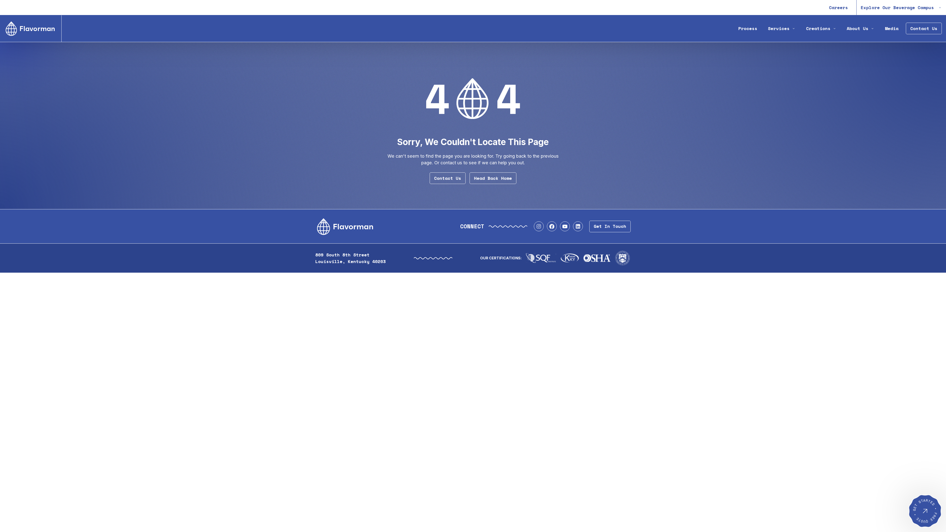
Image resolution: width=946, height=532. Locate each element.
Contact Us (923, 28)
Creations (818, 28)
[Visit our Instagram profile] (539, 226)
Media (891, 28)
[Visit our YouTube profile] (565, 226)
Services (779, 28)
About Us (857, 28)
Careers (838, 7)
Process (747, 28)
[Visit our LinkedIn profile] (578, 226)
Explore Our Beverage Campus (897, 7)
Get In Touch (610, 226)
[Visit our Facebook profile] (552, 226)
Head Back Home (493, 178)
